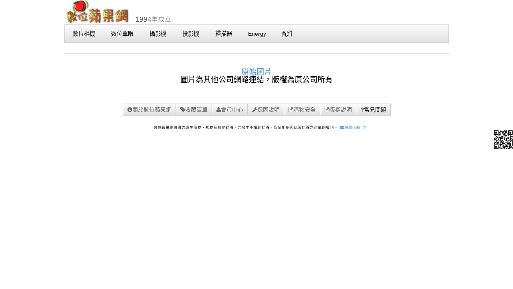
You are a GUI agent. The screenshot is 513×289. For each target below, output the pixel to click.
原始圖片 (256, 72)
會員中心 (232, 109)
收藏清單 (196, 109)
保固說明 (268, 109)
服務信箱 (352, 127)
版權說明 (340, 109)
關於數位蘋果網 (152, 109)
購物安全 (304, 109)
